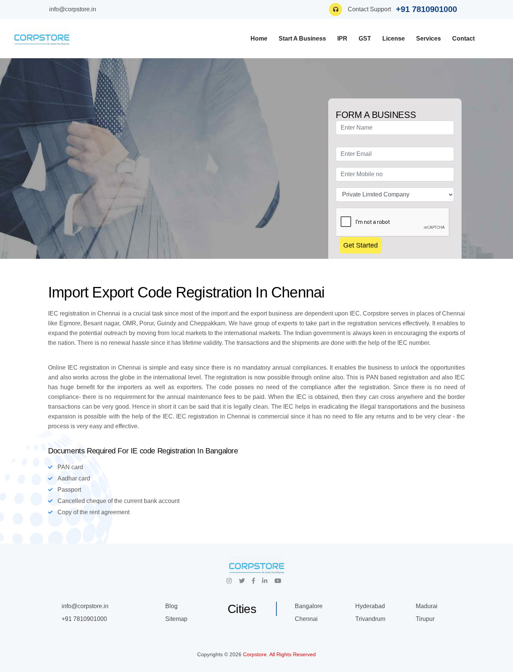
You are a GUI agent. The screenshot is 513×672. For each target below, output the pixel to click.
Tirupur (425, 619)
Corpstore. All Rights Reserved (279, 654)
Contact (463, 38)
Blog (171, 606)
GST (365, 38)
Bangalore (309, 606)
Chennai (306, 619)
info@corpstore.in (72, 9)
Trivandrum (370, 619)
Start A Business (302, 38)
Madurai (427, 606)
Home (258, 38)
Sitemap (176, 619)
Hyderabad (370, 606)
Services (428, 38)
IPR (342, 38)
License (393, 38)
